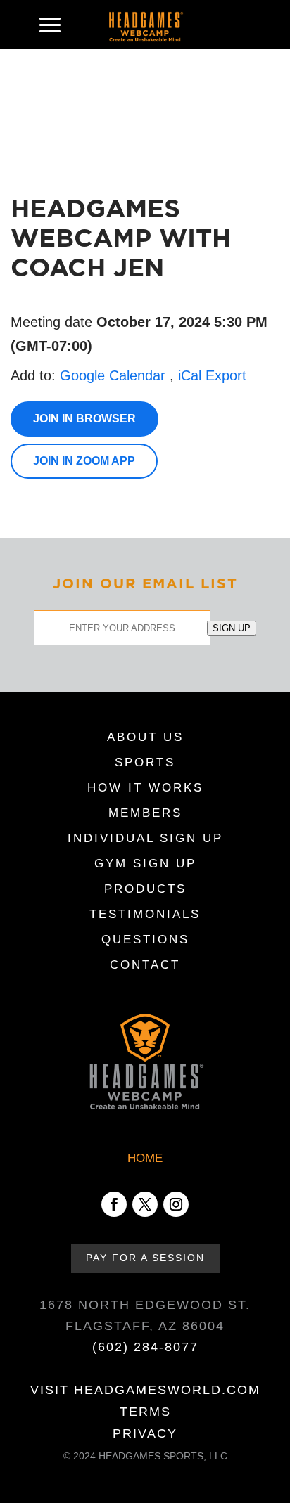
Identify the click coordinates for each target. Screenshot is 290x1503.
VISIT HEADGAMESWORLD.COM (145, 1390)
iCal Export (212, 375)
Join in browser (84, 419)
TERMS (145, 1412)
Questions (145, 940)
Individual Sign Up (145, 839)
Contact (145, 966)
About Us (145, 738)
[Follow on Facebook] (114, 1204)
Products (145, 890)
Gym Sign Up (145, 864)
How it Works (145, 788)
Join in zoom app (84, 461)
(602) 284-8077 (145, 1347)
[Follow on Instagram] (176, 1204)
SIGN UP (232, 628)
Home (145, 1158)
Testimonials (145, 915)
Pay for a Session (145, 1257)
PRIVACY (145, 1433)
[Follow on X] (145, 1204)
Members (145, 814)
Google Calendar (112, 375)
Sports (145, 763)
